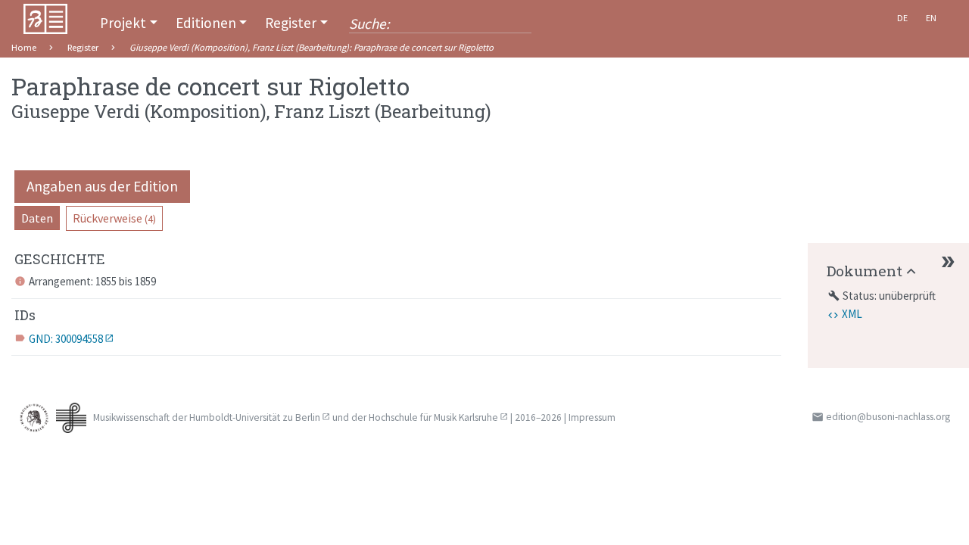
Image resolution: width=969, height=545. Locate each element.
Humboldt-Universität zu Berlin (254, 417)
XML (852, 314)
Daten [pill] (37, 218)
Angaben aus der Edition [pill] (102, 186)
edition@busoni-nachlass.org (888, 416)
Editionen (206, 23)
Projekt (123, 23)
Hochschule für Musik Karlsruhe (433, 417)
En (931, 17)
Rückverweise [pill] (114, 218)
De (902, 17)
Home (23, 47)
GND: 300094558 (66, 339)
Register (290, 23)
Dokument (864, 270)
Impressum (592, 417)
